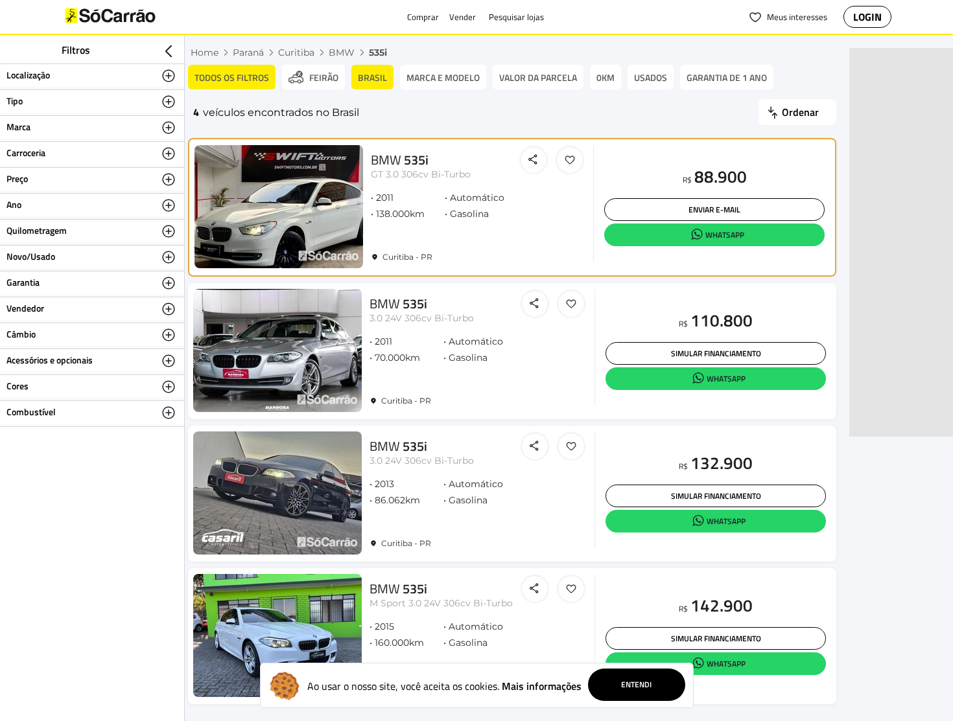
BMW (342, 52)
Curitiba (296, 52)
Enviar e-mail (714, 209)
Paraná (248, 52)
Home (204, 52)
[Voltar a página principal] (136, 17)
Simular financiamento (716, 353)
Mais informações (542, 686)
